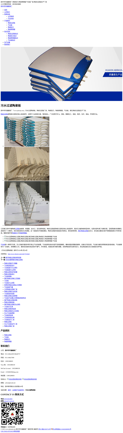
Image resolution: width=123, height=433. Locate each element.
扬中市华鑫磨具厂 (6, 6)
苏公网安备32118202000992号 (61, 429)
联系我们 (7, 44)
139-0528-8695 (8, 399)
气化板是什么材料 (10, 270)
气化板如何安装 (9, 293)
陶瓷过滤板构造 (9, 302)
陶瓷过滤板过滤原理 (10, 296)
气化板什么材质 (9, 283)
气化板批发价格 (9, 317)
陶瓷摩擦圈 (11, 29)
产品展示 (7, 20)
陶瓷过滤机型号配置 (10, 272)
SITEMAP (10, 431)
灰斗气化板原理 (9, 313)
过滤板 (17, 228)
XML (5, 431)
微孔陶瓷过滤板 (83, 231)
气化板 (10, 25)
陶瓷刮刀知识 (12, 36)
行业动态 (11, 18)
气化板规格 (8, 276)
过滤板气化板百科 (18, 390)
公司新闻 (11, 16)
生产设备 (7, 42)
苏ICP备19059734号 (45, 429)
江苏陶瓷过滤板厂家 (10, 289)
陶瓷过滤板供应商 (10, 309)
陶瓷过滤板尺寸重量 (10, 263)
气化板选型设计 (9, 265)
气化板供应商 (8, 315)
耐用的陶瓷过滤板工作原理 (13, 285)
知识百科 (7, 31)
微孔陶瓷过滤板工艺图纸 (12, 278)
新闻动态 (7, 14)
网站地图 (17, 431)
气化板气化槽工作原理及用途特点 (15, 298)
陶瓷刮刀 (11, 27)
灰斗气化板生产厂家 (10, 324)
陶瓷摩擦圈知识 (13, 38)
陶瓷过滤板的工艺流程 (11, 311)
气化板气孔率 (8, 306)
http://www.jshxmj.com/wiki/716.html (19, 254)
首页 (5, 10)
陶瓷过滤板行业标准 (10, 291)
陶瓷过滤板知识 (13, 33)
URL (2, 431)
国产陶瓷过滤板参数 (10, 300)
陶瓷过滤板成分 (9, 274)
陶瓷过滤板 (11, 23)
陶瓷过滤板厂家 (9, 326)
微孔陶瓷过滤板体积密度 (13, 257)
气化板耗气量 (8, 287)
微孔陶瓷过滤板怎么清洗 (12, 304)
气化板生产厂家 (9, 319)
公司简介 (7, 12)
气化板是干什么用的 (10, 267)
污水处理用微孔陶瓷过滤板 (14, 259)
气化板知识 (11, 40)
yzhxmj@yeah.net (9, 401)
